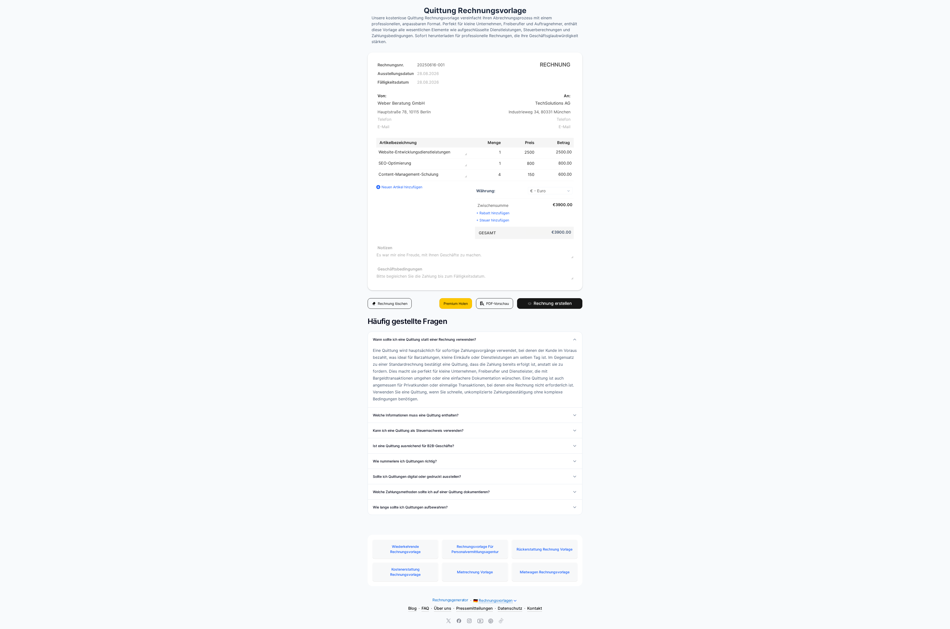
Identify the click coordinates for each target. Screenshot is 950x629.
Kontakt (534, 608)
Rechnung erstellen (553, 303)
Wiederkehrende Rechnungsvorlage (405, 549)
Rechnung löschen (392, 303)
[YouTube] (480, 621)
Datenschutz (510, 608)
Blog (412, 608)
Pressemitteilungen (474, 608)
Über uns (442, 608)
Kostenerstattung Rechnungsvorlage (405, 572)
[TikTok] (501, 621)
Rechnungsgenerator (450, 600)
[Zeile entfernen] (574, 152)
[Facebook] (459, 621)
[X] (449, 621)
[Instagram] (470, 621)
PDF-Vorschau (497, 303)
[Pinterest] (490, 621)
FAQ (425, 608)
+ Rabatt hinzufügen (492, 213)
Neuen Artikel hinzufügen (401, 187)
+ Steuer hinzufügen (492, 220)
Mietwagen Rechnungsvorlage (545, 572)
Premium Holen (456, 303)
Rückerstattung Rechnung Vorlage (544, 549)
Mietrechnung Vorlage (475, 572)
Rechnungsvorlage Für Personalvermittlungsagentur (475, 549)
